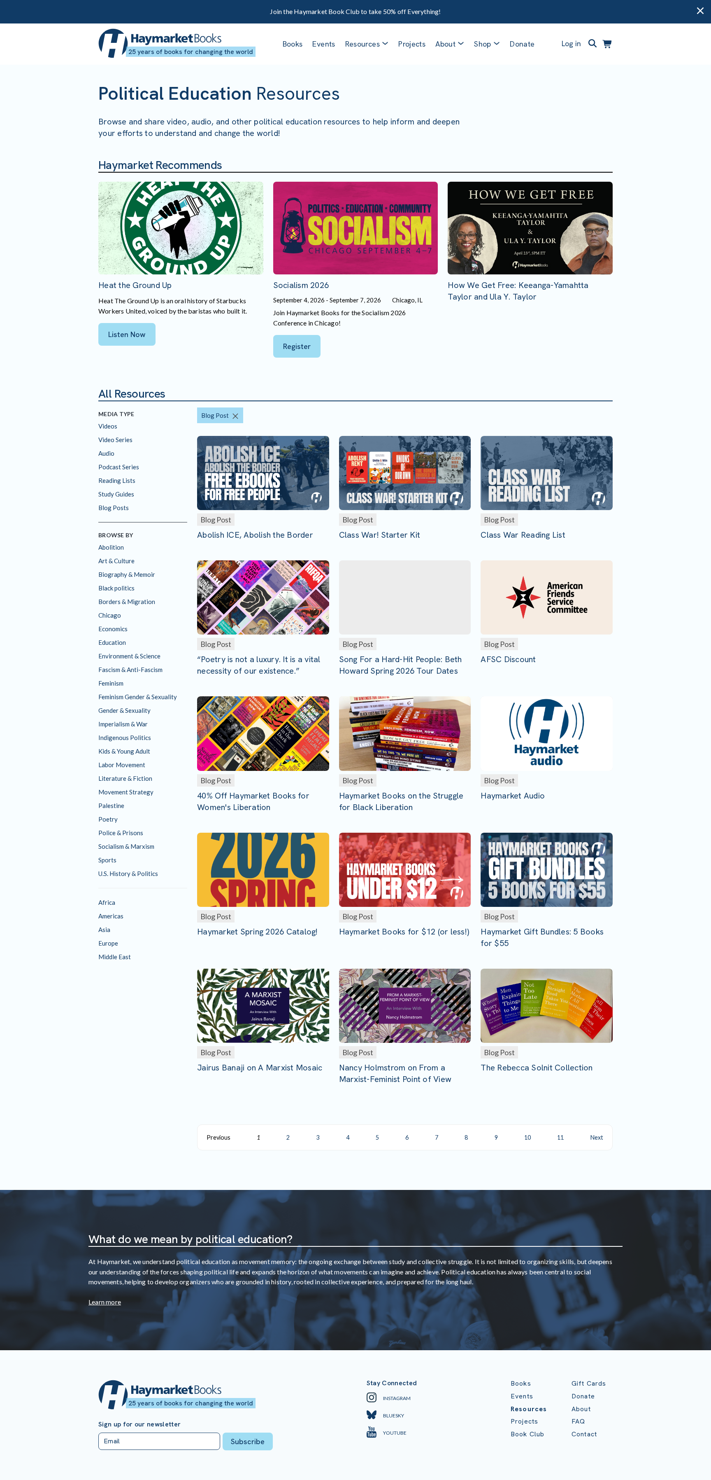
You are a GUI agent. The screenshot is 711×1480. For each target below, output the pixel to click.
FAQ (578, 1421)
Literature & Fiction (125, 778)
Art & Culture (116, 560)
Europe (108, 943)
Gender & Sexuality (124, 710)
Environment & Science (129, 656)
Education (112, 642)
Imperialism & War (123, 724)
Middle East (114, 956)
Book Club (527, 1434)
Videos (107, 426)
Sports (107, 860)
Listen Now (127, 334)
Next (596, 1137)
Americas (110, 916)
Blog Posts (113, 507)
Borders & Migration (126, 601)
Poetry (108, 819)
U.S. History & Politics (128, 873)
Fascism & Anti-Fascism (130, 669)
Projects (411, 44)
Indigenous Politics (124, 737)
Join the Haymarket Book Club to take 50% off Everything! (355, 11)
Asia (104, 929)
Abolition (111, 547)
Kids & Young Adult (124, 751)
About (581, 1409)
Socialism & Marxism (126, 846)
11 (560, 1137)
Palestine (111, 805)
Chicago (109, 615)
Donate (522, 44)
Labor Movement (121, 764)
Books (293, 44)
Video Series (115, 439)
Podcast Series (118, 467)
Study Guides (116, 494)
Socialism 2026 (301, 285)
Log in (571, 43)
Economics (113, 628)
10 (527, 1137)
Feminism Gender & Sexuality (137, 696)
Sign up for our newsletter (139, 1424)
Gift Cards (589, 1383)
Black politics (116, 588)
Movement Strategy (125, 792)
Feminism (110, 683)
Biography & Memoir (126, 574)
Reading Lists (116, 480)
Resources (362, 44)
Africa (106, 902)
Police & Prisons (120, 832)
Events (323, 44)
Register (297, 346)
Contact (584, 1434)
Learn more (104, 1302)
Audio (106, 453)
